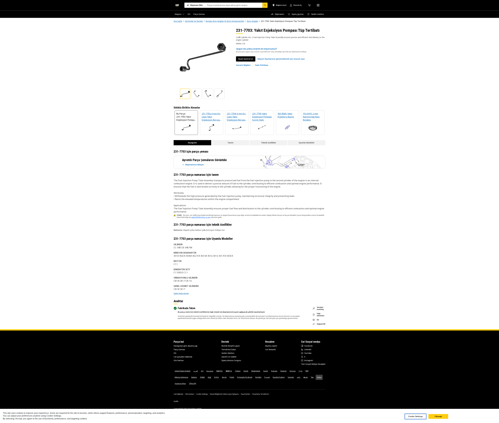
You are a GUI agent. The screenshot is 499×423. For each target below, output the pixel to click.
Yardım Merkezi (227, 353)
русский (267, 377)
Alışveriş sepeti (271, 346)
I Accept (438, 416)
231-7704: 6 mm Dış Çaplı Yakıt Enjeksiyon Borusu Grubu (236, 117)
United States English (182, 371)
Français (274, 371)
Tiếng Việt (192, 383)
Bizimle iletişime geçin (230, 346)
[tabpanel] (203, 57)
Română (258, 377)
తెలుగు (305, 377)
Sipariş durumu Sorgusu (231, 360)
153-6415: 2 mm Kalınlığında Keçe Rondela (311, 116)
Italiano (194, 377)
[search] (265, 5)
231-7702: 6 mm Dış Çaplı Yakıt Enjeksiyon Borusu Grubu (211, 117)
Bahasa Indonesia (181, 377)
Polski (232, 377)
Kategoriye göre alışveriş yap (185, 346)
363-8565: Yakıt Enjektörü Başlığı (286, 115)
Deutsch (283, 371)
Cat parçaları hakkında (183, 356)
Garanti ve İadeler (229, 356)
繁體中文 (229, 371)
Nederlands (255, 371)
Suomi (265, 371)
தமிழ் (298, 377)
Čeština (237, 371)
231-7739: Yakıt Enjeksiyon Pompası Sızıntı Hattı (262, 116)
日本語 (202, 377)
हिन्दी (307, 371)
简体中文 (219, 371)
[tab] (185, 94)
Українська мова (180, 383)
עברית (300, 371)
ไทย (312, 377)
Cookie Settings (202, 394)
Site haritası (179, 360)
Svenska (291, 377)
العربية (195, 371)
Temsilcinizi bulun (228, 349)
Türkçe (319, 377)
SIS (175, 353)
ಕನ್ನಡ (209, 377)
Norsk (224, 377)
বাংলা (202, 371)
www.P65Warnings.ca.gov (201, 217)
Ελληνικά (293, 371)
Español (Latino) (279, 377)
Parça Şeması (179, 349)
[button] (281, 59)
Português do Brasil (244, 377)
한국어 (216, 377)
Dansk (246, 371)
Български (209, 371)
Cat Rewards (270, 349)
